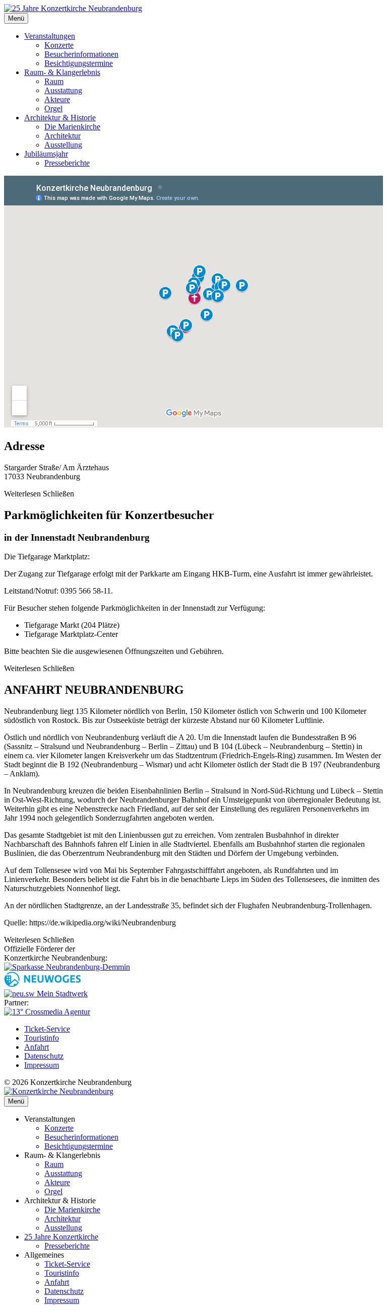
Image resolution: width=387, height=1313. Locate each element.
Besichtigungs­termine (78, 1146)
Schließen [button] (58, 493)
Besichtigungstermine (78, 63)
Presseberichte (67, 163)
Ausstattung (63, 90)
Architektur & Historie (60, 117)
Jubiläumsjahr (46, 154)
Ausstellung (63, 144)
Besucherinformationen (81, 54)
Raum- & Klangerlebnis (62, 72)
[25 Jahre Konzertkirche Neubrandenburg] (73, 8)
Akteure (57, 99)
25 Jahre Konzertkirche (61, 1236)
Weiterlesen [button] (22, 493)
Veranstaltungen (49, 36)
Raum (53, 81)
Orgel (53, 108)
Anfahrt (36, 1047)
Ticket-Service (47, 1029)
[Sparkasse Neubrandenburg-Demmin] (67, 967)
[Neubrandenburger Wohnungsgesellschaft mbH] (42, 984)
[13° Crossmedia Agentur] (47, 1011)
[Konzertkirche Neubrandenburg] (58, 1091)
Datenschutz (43, 1056)
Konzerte (59, 45)
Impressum (41, 1065)
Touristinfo (41, 1038)
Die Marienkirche (72, 126)
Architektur (62, 135)
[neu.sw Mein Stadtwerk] (46, 993)
